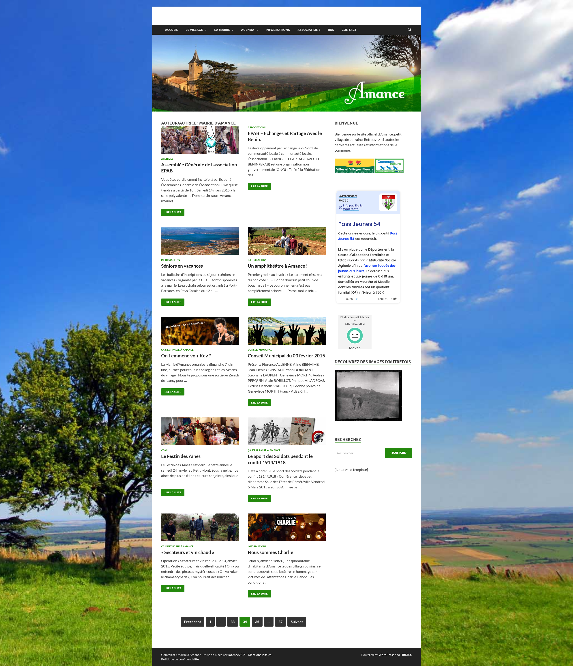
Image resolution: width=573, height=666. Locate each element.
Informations (278, 30)
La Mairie (222, 30)
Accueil (171, 30)
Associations (308, 30)
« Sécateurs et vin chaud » (187, 552)
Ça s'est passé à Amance (177, 349)
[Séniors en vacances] (200, 241)
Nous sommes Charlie (270, 552)
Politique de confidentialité (180, 659)
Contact (349, 30)
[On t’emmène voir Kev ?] (200, 331)
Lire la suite (171, 211)
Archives (167, 158)
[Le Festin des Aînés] (200, 431)
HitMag (406, 655)
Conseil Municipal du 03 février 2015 (286, 355)
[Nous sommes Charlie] (287, 527)
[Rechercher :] (373, 453)
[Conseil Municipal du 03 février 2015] (287, 331)
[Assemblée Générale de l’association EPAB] (200, 140)
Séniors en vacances (182, 266)
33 (233, 621)
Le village (194, 30)
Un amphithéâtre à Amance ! (278, 266)
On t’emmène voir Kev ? (186, 355)
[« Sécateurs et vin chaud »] (200, 527)
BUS (331, 30)
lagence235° (237, 655)
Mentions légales (259, 655)
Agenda (247, 30)
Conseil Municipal (260, 349)
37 (280, 621)
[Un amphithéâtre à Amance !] (287, 241)
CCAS (164, 450)
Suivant (297, 621)
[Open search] (409, 30)
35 (257, 621)
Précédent (192, 621)
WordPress (386, 655)
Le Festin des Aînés (181, 456)
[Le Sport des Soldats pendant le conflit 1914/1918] (287, 431)
